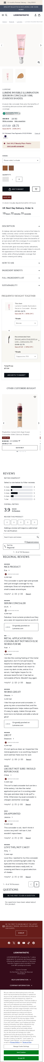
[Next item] (38, 423)
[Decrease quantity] (5, 179)
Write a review (7, 121)
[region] (21, 1026)
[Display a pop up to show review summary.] (19, 441)
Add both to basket (16, 375)
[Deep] (11, 168)
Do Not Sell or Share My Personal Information (21, 973)
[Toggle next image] (40, 45)
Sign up (21, 933)
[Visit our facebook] (9, 942)
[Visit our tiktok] (28, 942)
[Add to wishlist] (36, 189)
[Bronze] (5, 168)
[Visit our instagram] (18, 942)
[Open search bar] (6, 15)
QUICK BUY (20, 448)
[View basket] (39, 15)
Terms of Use (27, 1042)
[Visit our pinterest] (33, 942)
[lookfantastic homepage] (21, 15)
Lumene (19, 22)
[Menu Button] (2, 15)
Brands (11, 22)
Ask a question (20, 121)
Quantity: (6, 175)
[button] (21, 114)
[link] (35, 15)
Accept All (21, 1058)
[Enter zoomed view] (39, 62)
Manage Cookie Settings (21, 1046)
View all (37, 133)
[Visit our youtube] (23, 942)
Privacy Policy (15, 1042)
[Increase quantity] (19, 179)
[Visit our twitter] (13, 942)
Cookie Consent (21, 970)
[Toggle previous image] (1, 45)
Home (4, 22)
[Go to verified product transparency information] (11, 113)
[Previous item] (3, 423)
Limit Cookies (21, 1052)
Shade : (5, 156)
